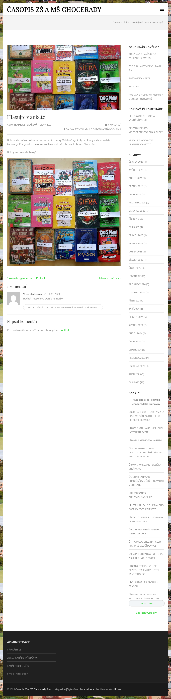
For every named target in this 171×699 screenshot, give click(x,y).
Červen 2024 (136, 316)
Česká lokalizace (17, 673)
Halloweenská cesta (109, 277)
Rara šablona (87, 689)
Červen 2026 (136, 161)
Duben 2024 (135, 333)
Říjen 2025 (135, 218)
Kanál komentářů (18, 665)
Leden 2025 (135, 275)
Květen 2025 (136, 243)
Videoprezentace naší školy (145, 132)
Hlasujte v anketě (140, 144)
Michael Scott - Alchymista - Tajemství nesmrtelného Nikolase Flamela (146, 415)
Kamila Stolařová (26, 124)
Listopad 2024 (137, 292)
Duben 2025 (135, 251)
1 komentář (114, 124)
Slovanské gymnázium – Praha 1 (26, 277)
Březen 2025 (136, 259)
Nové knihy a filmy (90, 128)
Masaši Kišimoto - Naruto (146, 440)
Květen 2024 (136, 324)
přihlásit (64, 329)
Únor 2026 (135, 194)
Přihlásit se (14, 649)
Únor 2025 (135, 267)
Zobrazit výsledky (146, 612)
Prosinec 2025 (137, 202)
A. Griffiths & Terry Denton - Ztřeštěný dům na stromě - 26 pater (145, 452)
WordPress (115, 689)
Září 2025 (134, 226)
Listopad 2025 (137, 210)
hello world (136, 115)
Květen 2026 (136, 169)
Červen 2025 (136, 235)
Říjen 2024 (135, 300)
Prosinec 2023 (137, 357)
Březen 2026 (136, 186)
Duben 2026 (135, 177)
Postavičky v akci (139, 78)
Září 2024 (134, 308)
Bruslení (134, 86)
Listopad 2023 (137, 365)
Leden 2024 (135, 349)
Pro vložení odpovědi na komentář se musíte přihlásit (63, 307)
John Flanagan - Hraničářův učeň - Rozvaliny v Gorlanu (146, 480)
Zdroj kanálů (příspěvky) (22, 657)
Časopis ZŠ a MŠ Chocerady (54, 9)
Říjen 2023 (135, 374)
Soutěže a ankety (111, 128)
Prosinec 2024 (137, 284)
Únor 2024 (135, 341)
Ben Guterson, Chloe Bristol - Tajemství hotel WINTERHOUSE (144, 569)
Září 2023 (134, 382)
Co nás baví (72, 128)
